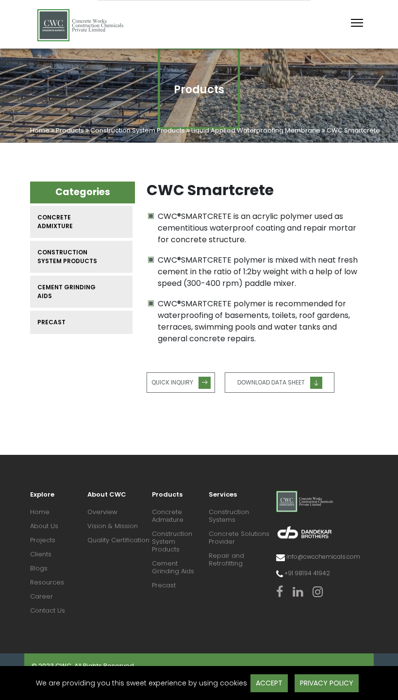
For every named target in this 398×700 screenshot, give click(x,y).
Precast (51, 322)
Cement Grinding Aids (66, 291)
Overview (102, 512)
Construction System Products (137, 130)
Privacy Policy (326, 683)
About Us (44, 526)
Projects (42, 540)
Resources (47, 583)
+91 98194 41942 (307, 573)
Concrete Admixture (55, 221)
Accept (269, 683)
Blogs (39, 569)
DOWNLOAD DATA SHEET (271, 382)
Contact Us (47, 611)
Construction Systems (229, 516)
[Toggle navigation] (357, 23)
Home (40, 130)
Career (41, 597)
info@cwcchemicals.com (323, 556)
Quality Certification (118, 540)
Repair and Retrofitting (226, 560)
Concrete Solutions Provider (239, 538)
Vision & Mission (112, 526)
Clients (40, 554)
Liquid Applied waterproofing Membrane (255, 130)
